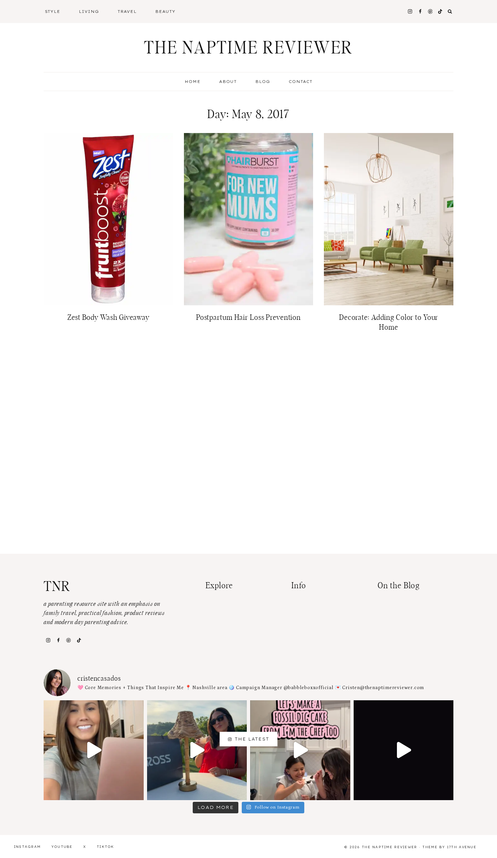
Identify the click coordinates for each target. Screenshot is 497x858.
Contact (300, 81)
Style (53, 11)
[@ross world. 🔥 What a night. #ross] (197, 750)
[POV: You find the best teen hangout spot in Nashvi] (404, 750)
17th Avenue (461, 847)
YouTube (62, 847)
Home (192, 81)
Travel (127, 11)
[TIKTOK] (440, 11)
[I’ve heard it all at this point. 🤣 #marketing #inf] (94, 750)
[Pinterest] (430, 11)
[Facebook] (420, 11)
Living (89, 11)
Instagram (27, 847)
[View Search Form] (450, 11)
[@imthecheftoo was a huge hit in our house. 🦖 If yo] (300, 750)
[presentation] (108, 219)
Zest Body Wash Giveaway (108, 317)
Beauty (165, 11)
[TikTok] (78, 640)
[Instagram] (410, 11)
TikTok (105, 847)
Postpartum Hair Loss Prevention (248, 317)
